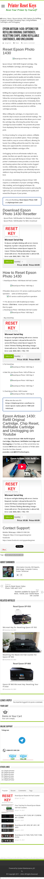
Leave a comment (29, 43)
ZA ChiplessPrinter (7, 780)
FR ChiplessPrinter (7, 776)
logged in (25, 702)
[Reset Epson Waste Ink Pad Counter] (7, 799)
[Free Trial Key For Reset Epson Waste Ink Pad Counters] (7, 808)
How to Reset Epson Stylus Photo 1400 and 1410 (15, 586)
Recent (13, 791)
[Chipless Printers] (22, 7)
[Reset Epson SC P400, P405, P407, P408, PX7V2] (7, 838)
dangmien (8, 43)
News (9, 18)
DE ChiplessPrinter (7, 772)
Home (4, 18)
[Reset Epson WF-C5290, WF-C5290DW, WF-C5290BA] (7, 818)
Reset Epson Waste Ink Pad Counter (27, 795)
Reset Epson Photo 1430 (14, 555)
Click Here (13, 304)
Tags (31, 791)
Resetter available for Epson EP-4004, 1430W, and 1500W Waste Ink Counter (26, 593)
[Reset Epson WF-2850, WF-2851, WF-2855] (7, 828)
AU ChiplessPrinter (7, 771)
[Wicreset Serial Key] (11, 232)
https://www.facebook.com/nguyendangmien (19, 540)
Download (36, 218)
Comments (22, 791)
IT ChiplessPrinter (7, 778)
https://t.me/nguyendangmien (20, 535)
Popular (5, 791)
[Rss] (22, 871)
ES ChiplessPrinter (7, 774)
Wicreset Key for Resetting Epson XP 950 (20, 627)
